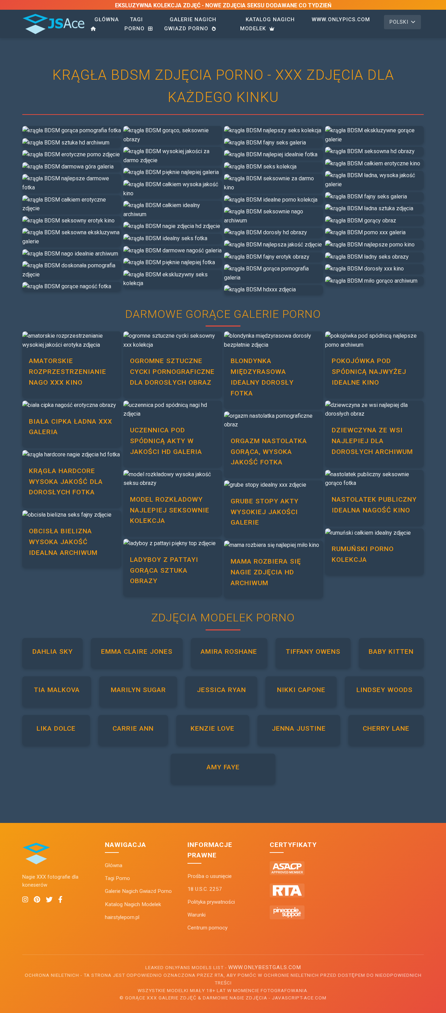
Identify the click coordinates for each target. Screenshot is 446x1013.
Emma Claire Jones (136, 651)
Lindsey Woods (384, 690)
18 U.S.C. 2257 (204, 889)
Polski (399, 22)
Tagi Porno (135, 24)
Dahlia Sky (52, 651)
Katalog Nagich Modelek (267, 24)
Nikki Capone (301, 690)
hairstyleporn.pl (122, 917)
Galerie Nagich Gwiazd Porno (190, 24)
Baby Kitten (391, 651)
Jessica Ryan (221, 690)
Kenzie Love (212, 728)
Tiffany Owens (313, 651)
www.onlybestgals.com (264, 967)
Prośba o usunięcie (209, 876)
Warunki (196, 915)
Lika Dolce (56, 728)
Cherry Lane (386, 728)
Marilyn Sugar (138, 690)
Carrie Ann (133, 728)
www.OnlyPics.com (341, 19)
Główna (106, 19)
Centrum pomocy (207, 928)
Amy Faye (223, 767)
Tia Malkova (57, 690)
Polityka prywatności (211, 902)
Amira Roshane (229, 651)
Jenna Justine (299, 728)
